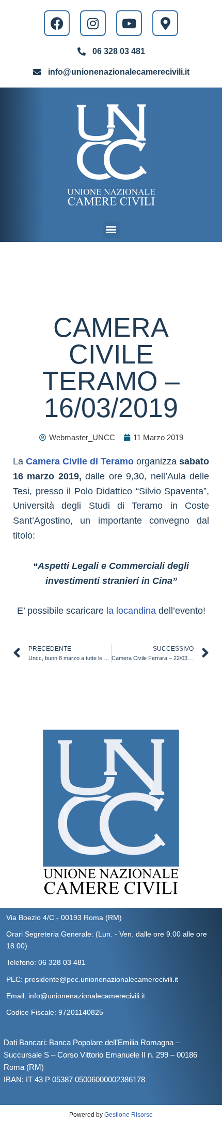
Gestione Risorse (128, 1114)
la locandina (131, 610)
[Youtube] (129, 23)
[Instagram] (93, 23)
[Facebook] (57, 23)
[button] (111, 229)
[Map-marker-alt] (165, 23)
